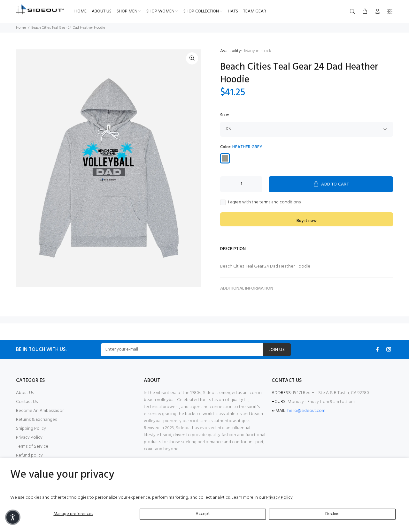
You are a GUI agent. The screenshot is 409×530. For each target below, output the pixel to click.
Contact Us (27, 401)
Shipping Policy (31, 428)
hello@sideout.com (306, 410)
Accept (203, 514)
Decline (332, 514)
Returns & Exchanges (36, 419)
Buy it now (307, 220)
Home (21, 28)
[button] (12, 517)
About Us (25, 393)
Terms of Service (32, 446)
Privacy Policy (29, 437)
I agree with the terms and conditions (264, 202)
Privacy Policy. (279, 497)
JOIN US (277, 349)
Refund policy (29, 455)
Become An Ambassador (40, 410)
